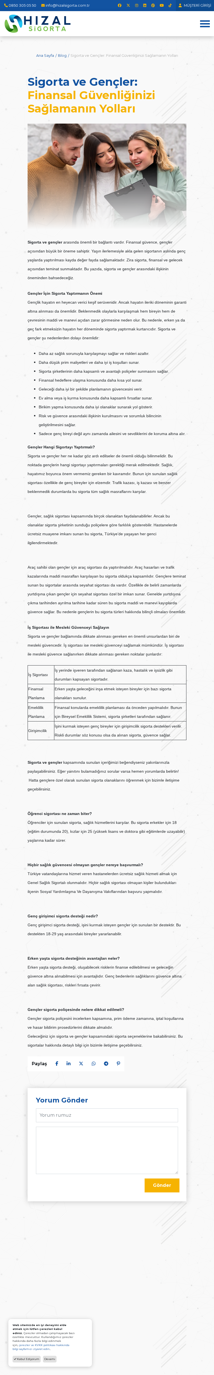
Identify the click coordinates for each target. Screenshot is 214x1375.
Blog (62, 55)
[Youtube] (162, 5)
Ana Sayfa (45, 55)
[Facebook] (119, 5)
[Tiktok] (170, 5)
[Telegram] (106, 1063)
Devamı (49, 1359)
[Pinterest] (153, 5)
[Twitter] (128, 5)
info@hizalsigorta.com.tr (68, 5)
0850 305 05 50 (22, 5)
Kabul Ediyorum (27, 1359)
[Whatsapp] (94, 1063)
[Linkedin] (144, 5)
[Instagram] (136, 5)
